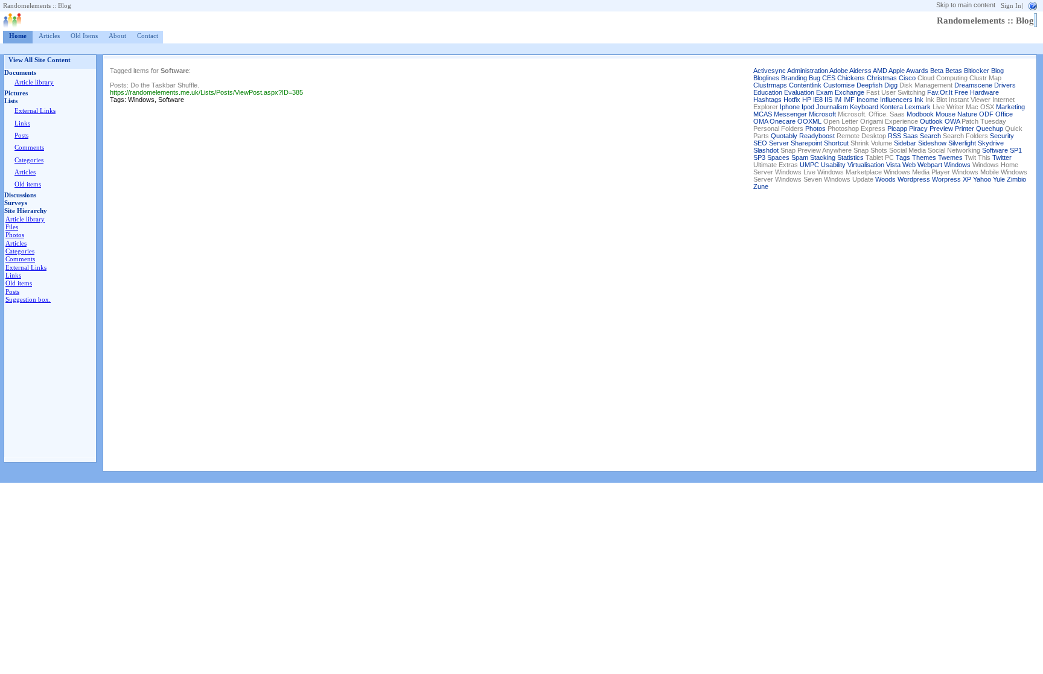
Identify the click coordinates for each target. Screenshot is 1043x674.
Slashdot (766, 150)
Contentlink (805, 85)
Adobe (838, 70)
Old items (27, 184)
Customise (839, 85)
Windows (957, 164)
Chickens (851, 77)
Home (18, 36)
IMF (849, 99)
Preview (941, 128)
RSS (894, 135)
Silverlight (962, 143)
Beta (936, 70)
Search (930, 135)
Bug (814, 77)
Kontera (891, 106)
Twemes (950, 157)
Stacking (822, 157)
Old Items (84, 36)
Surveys (15, 203)
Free (961, 92)
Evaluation (799, 92)
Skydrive (991, 143)
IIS (828, 99)
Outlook (931, 121)
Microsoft (822, 114)
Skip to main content (965, 4)
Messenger (790, 114)
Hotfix (791, 99)
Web (909, 164)
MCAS (762, 114)
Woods (885, 179)
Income (867, 99)
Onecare (783, 121)
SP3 (759, 157)
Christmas (882, 77)
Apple (896, 70)
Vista (893, 164)
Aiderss (860, 70)
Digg (891, 85)
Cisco (907, 77)
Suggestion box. (28, 299)
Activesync (769, 70)
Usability (833, 164)
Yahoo (982, 179)
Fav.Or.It (939, 92)
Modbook (920, 114)
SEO (760, 143)
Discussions (20, 195)
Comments (29, 147)
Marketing (1010, 106)
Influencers (896, 99)
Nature (967, 114)
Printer (964, 128)
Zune (760, 186)
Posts (21, 135)
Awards (917, 70)
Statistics (850, 157)
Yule (999, 179)
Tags (903, 157)
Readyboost (817, 135)
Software (995, 150)
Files (11, 227)
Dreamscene (973, 85)
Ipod (808, 106)
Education (767, 92)
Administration (807, 70)
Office (1004, 114)
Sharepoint (806, 143)
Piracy (918, 128)
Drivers (1005, 85)
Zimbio (1016, 179)
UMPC (809, 164)
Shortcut (836, 143)
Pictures (16, 93)
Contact (147, 36)
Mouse (945, 114)
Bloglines (766, 77)
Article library (34, 82)
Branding (794, 77)
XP (967, 179)
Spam (799, 157)
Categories (28, 160)
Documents (20, 72)
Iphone (790, 106)
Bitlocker (976, 70)
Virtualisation (865, 164)
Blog (997, 70)
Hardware (984, 92)
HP (806, 99)
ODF (986, 114)
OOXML (809, 121)
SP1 (1016, 150)
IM (837, 99)
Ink (918, 99)
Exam (824, 92)
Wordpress (914, 179)
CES (828, 77)
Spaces (778, 157)
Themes (924, 157)
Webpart (929, 164)
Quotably (784, 135)
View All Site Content (39, 60)
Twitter (1002, 157)
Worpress (946, 179)
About (117, 36)
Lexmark (918, 106)
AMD (880, 70)
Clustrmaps (770, 85)
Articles (49, 36)
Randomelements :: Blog (37, 5)
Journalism (832, 106)
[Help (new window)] (1033, 5)
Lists (11, 101)
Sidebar (905, 143)
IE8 (818, 99)
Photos (14, 235)
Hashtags (767, 99)
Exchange (849, 92)
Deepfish (869, 85)
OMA (760, 121)
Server (779, 143)
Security (1002, 135)
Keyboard (864, 106)
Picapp (897, 128)
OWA (952, 121)
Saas (910, 135)
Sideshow (932, 143)
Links (22, 123)
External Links (35, 110)
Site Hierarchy (25, 211)
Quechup (989, 128)
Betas (953, 70)
